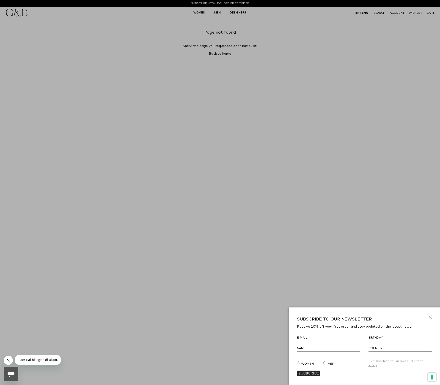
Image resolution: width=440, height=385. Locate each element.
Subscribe (308, 373)
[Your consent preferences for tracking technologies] (432, 377)
